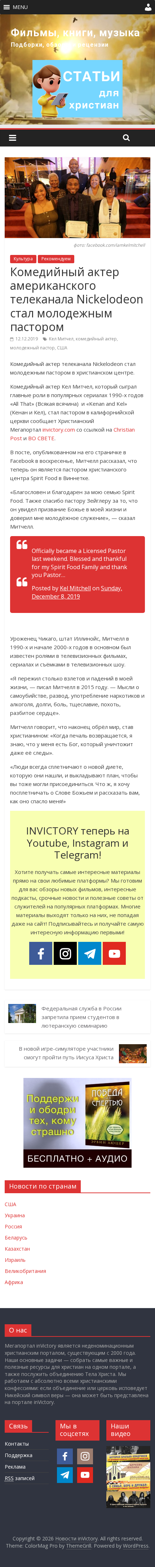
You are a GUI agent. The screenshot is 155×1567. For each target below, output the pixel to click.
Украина (15, 1215)
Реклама (15, 1466)
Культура (23, 259)
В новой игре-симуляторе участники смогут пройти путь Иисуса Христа (66, 1053)
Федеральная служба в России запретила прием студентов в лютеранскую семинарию (81, 1017)
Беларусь (16, 1237)
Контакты (17, 1443)
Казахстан (17, 1248)
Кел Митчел (61, 339)
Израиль (15, 1259)
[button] (20, 7)
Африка (14, 1282)
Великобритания (25, 1271)
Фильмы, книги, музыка (75, 33)
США (62, 348)
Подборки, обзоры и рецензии (59, 44)
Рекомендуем (56, 259)
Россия (13, 1226)
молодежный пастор (32, 348)
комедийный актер (96, 339)
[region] (77, 69)
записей (20, 1478)
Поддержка (18, 1455)
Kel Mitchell (75, 588)
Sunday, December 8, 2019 (77, 592)
